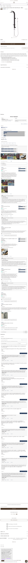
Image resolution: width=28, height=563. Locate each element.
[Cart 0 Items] (26, 2)
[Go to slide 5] (14, 37)
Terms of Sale (2, 546)
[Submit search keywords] (1, 4)
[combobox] (14, 4)
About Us (3, 531)
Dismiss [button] (3, 560)
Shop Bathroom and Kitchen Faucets (21, 538)
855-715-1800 (19, 560)
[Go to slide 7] (15, 37)
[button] (12, 548)
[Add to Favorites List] (26, 44)
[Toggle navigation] (1, 2)
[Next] (26, 0)
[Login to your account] (2, 2)
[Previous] (0, 0)
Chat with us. (15, 0)
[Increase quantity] (4, 42)
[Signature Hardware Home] (14, 2)
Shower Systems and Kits (11, 538)
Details (26, 39)
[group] (14, 0)
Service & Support (5, 533)
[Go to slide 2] (12, 37)
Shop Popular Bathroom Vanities (18, 539)
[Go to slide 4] (13, 37)
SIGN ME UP (14, 508)
